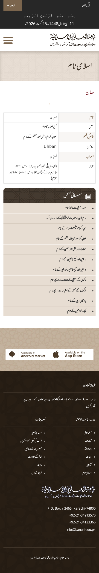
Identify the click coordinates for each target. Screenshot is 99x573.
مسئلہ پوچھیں (36, 433)
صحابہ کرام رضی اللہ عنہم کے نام (71, 239)
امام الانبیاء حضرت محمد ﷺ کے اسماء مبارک (66, 218)
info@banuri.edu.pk (81, 529)
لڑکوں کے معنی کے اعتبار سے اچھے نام (68, 280)
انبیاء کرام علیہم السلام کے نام (72, 229)
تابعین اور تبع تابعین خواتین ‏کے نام (69, 270)
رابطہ (39, 465)
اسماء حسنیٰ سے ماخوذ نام (75, 208)
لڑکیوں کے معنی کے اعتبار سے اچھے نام (68, 291)
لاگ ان (86, 5)
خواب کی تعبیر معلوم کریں (31, 441)
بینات (89, 457)
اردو (12, 5)
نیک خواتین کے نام (76, 311)
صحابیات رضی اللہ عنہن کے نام (71, 249)
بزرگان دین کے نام (77, 301)
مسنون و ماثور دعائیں (33, 449)
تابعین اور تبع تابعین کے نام (72, 259)
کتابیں (89, 465)
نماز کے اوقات (35, 457)
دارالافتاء (88, 449)
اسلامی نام (87, 473)
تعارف (88, 441)
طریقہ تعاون (36, 473)
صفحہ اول (88, 433)
